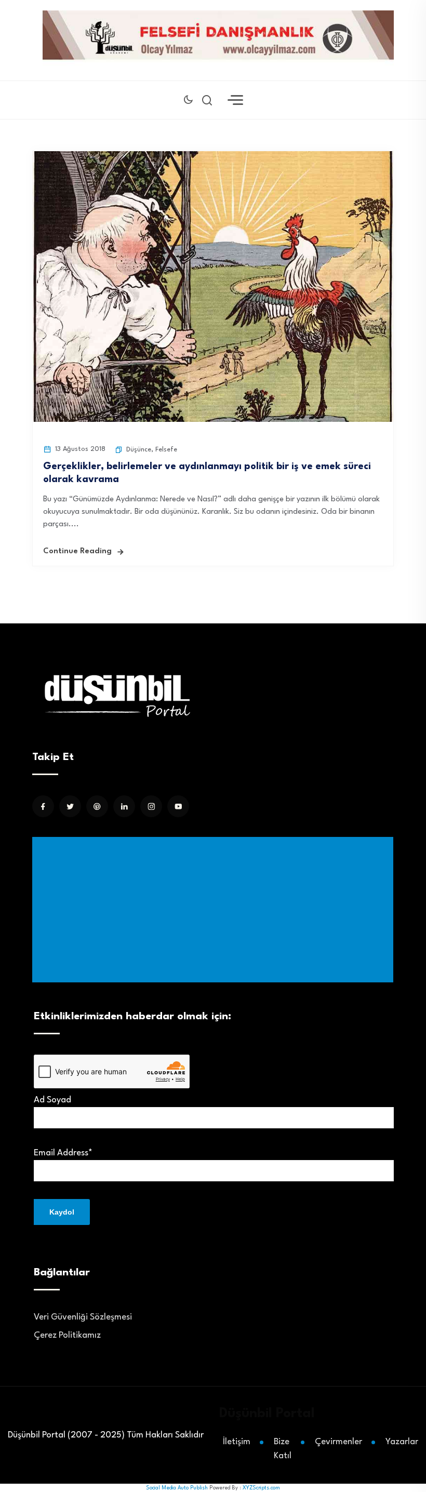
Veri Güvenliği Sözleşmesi (83, 1317)
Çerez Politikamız (67, 1335)
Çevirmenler (338, 1441)
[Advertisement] (214, 909)
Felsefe (166, 449)
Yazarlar (401, 1441)
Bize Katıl (282, 1448)
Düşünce (138, 449)
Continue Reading (77, 551)
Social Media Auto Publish (177, 1487)
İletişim (236, 1441)
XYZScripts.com (261, 1487)
